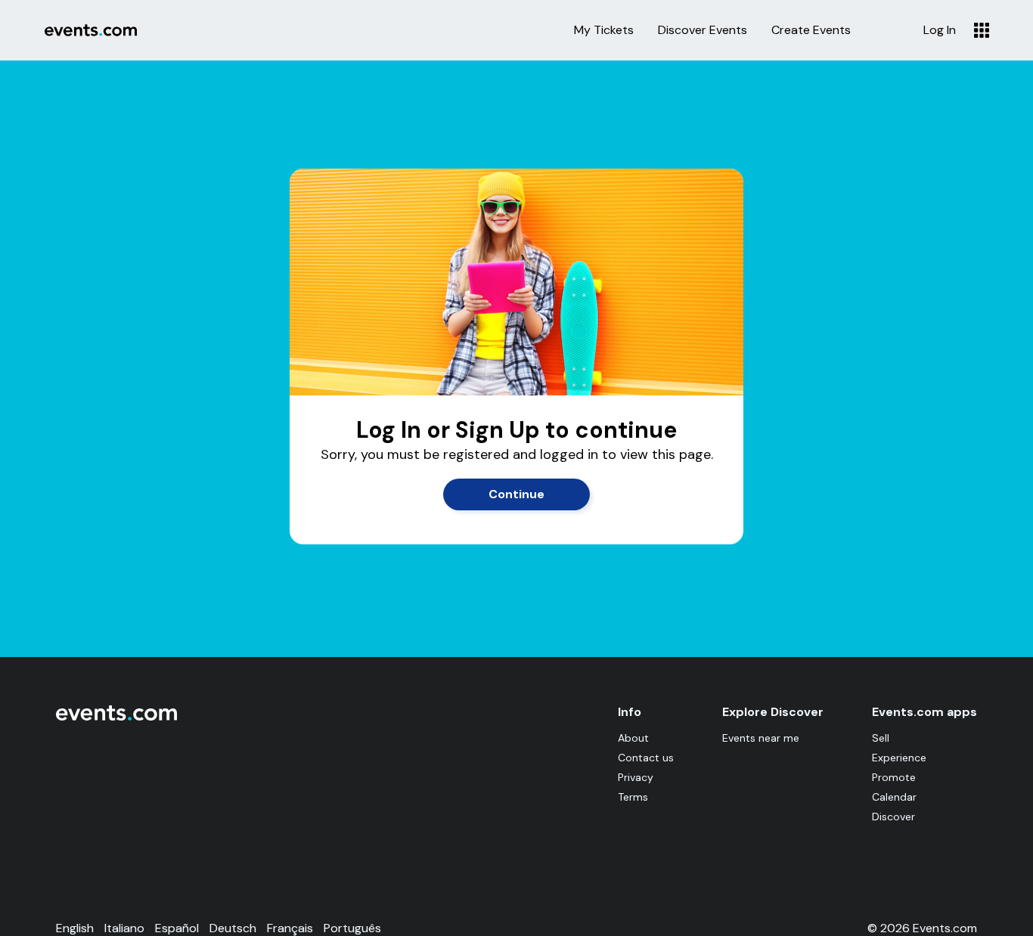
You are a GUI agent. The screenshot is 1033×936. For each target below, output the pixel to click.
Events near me (760, 738)
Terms (633, 797)
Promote (894, 777)
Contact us (646, 757)
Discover (893, 816)
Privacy (635, 777)
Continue (516, 494)
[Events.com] (116, 717)
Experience (899, 757)
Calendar (894, 797)
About (633, 738)
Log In (939, 30)
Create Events (811, 30)
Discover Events (702, 30)
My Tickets (604, 30)
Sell (880, 738)
